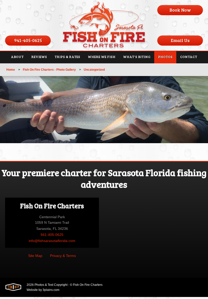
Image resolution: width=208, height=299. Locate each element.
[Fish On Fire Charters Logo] (104, 25)
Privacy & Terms (63, 256)
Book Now (180, 10)
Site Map (35, 256)
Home (10, 69)
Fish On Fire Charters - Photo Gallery (49, 69)
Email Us (180, 40)
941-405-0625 (28, 40)
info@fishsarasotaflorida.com (52, 241)
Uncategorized (94, 69)
